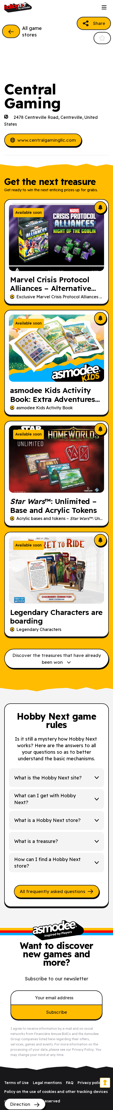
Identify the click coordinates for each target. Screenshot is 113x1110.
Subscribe (56, 1012)
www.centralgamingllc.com (46, 140)
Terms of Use (16, 1082)
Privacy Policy (83, 1049)
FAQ (69, 1082)
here (51, 1039)
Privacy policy (90, 1082)
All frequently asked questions (52, 891)
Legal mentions (47, 1082)
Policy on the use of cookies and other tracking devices (56, 1091)
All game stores (32, 31)
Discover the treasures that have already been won (56, 658)
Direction (21, 1104)
